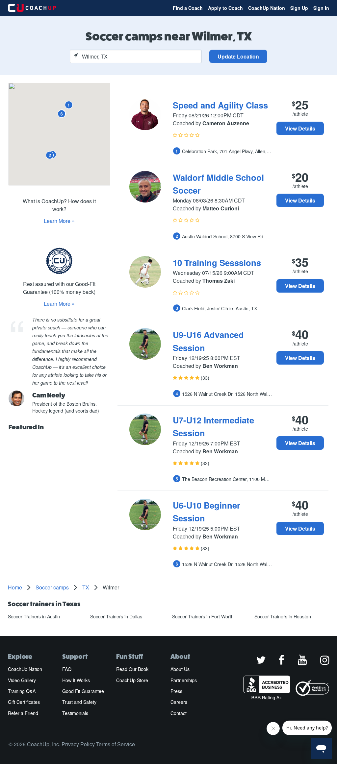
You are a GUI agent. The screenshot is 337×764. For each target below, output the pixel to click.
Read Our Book (132, 669)
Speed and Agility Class (220, 105)
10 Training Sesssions (217, 262)
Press (176, 691)
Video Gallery (22, 680)
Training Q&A (22, 691)
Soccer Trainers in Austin (34, 616)
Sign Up (299, 8)
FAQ (66, 669)
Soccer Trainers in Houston (282, 616)
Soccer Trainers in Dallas (116, 616)
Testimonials (75, 713)
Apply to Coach (225, 8)
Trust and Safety (79, 702)
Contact (178, 713)
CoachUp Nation (266, 8)
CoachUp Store (132, 680)
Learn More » (59, 221)
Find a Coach (188, 8)
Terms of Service (115, 744)
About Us (180, 669)
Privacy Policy (78, 744)
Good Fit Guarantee (83, 691)
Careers (178, 702)
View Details (300, 128)
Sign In (321, 8)
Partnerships (183, 680)
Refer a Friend (23, 713)
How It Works (76, 680)
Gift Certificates (24, 702)
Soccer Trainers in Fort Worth (203, 616)
